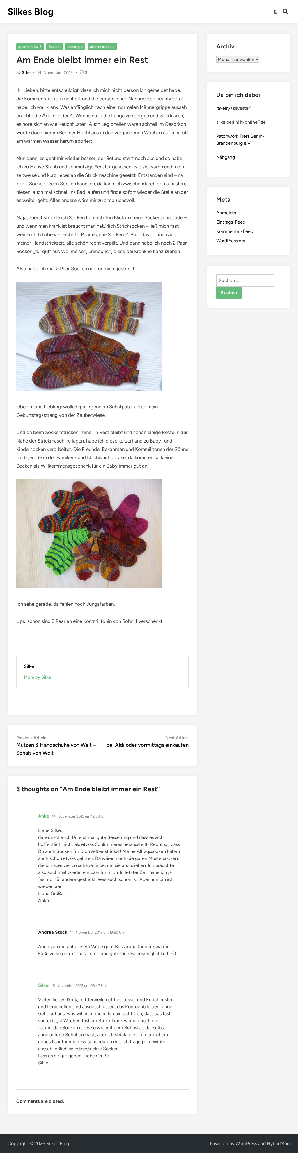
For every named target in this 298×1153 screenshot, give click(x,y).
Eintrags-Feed (230, 222)
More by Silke (37, 677)
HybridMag (278, 1143)
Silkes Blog (31, 11)
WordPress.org (230, 240)
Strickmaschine (102, 47)
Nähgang (225, 157)
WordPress (246, 1143)
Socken (55, 47)
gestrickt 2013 (30, 47)
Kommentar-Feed (234, 231)
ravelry (223, 108)
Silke (26, 72)
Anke (43, 816)
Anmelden (227, 212)
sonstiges (75, 47)
